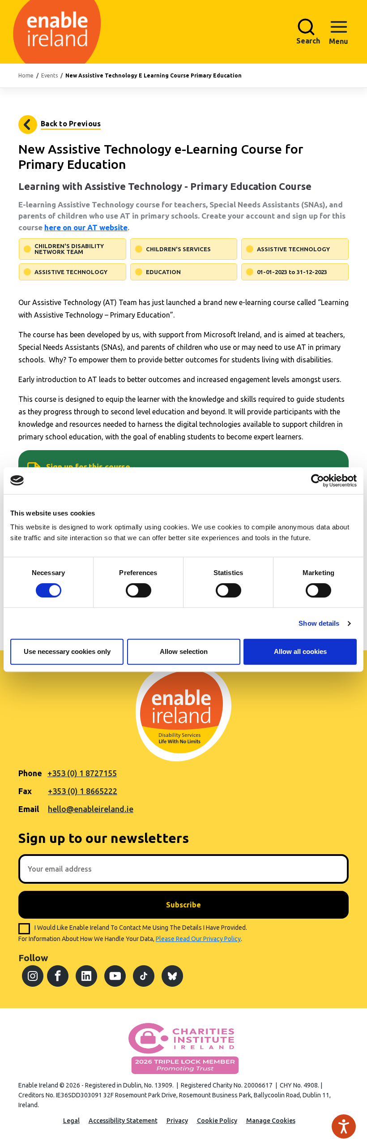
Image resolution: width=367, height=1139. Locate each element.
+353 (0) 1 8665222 (82, 791)
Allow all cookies (300, 651)
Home (26, 75)
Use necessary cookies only (67, 651)
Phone (30, 773)
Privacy (177, 1120)
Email (28, 808)
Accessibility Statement (123, 1120)
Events (49, 75)
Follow (33, 957)
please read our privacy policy (198, 938)
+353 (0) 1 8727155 (82, 773)
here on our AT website (86, 227)
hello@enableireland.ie (90, 808)
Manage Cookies (270, 1120)
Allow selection (184, 651)
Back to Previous (71, 124)
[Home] (41, 32)
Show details (319, 623)
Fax (25, 791)
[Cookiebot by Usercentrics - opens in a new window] (317, 480)
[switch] (138, 590)
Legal (71, 1120)
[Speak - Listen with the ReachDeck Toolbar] (344, 1126)
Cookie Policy (217, 1120)
